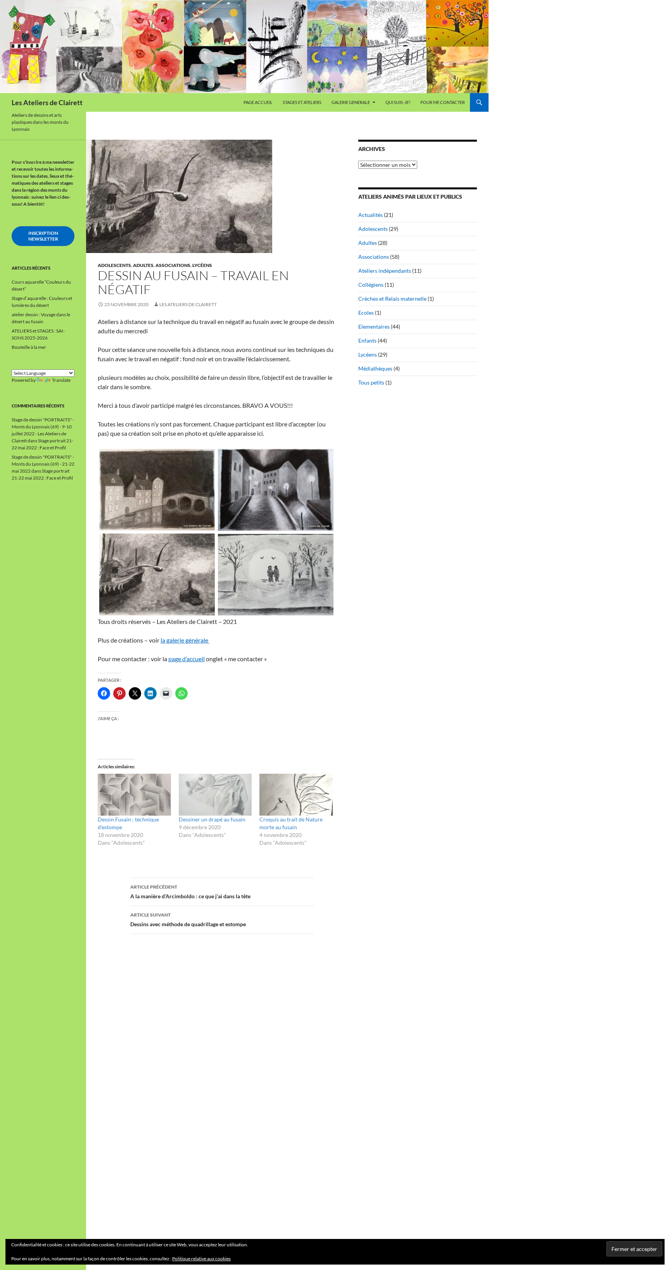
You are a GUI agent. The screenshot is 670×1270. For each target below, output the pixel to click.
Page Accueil (258, 102)
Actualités (370, 214)
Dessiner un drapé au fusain (212, 819)
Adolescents (114, 265)
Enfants (367, 340)
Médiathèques (375, 368)
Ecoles (366, 312)
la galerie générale (185, 640)
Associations (172, 265)
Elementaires (374, 326)
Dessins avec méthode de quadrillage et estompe (188, 919)
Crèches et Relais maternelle (392, 298)
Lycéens (202, 265)
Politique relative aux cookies (201, 1258)
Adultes (143, 265)
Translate (61, 380)
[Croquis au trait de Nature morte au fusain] (296, 795)
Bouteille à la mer (29, 347)
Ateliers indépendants (384, 270)
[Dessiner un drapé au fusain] (215, 795)
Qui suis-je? (397, 102)
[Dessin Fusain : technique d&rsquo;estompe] (134, 795)
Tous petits (371, 382)
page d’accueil (186, 658)
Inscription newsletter (43, 236)
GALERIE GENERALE (351, 102)
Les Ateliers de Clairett (47, 102)
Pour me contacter (442, 102)
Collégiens (370, 284)
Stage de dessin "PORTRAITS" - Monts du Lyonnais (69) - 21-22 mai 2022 (43, 464)
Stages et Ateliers (302, 102)
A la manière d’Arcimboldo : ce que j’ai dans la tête (190, 891)
